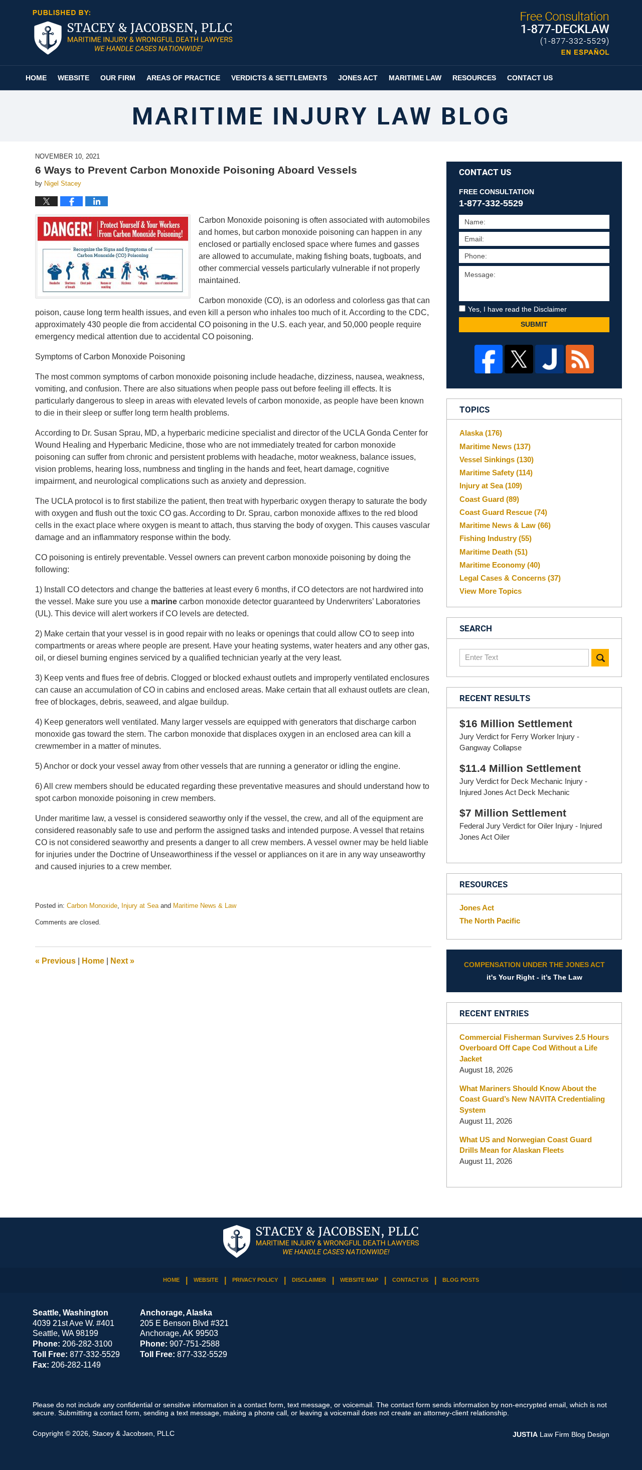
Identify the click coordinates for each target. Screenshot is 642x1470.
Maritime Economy (499, 565)
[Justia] (549, 359)
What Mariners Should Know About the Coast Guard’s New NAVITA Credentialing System (532, 1099)
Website (73, 78)
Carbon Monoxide (92, 905)
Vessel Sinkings (496, 459)
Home (36, 78)
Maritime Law (415, 78)
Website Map (359, 1280)
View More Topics (490, 591)
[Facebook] (488, 359)
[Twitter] (519, 359)
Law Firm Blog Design (561, 1434)
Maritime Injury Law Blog (133, 32)
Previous (55, 961)
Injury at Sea (139, 905)
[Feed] (580, 359)
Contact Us (530, 78)
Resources (474, 78)
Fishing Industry (495, 538)
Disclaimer (309, 1280)
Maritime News (495, 446)
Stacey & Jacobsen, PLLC (133, 1433)
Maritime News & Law (204, 905)
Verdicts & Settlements (279, 78)
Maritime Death (493, 552)
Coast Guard (489, 499)
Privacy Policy (255, 1280)
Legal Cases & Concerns (510, 578)
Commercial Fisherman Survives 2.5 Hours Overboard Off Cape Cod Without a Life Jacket (534, 1048)
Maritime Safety (496, 472)
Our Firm (117, 78)
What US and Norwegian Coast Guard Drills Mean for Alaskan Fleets (525, 1145)
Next (122, 961)
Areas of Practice (183, 78)
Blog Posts (460, 1280)
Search (600, 657)
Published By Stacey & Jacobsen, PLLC (565, 33)
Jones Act (358, 78)
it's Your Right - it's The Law (534, 971)
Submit (534, 324)
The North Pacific (489, 920)
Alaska (480, 433)
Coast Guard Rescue (503, 512)
